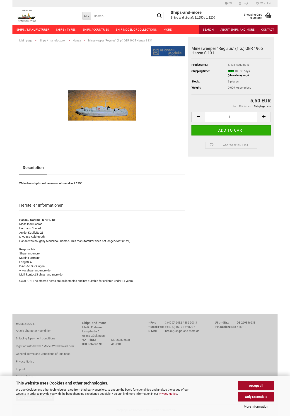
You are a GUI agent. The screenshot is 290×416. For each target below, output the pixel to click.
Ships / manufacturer (32, 29)
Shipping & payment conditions (35, 338)
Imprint (20, 369)
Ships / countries (95, 29)
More (168, 29)
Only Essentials (256, 397)
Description (33, 167)
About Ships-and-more (237, 29)
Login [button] (245, 3)
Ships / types (66, 29)
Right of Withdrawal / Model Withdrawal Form (45, 346)
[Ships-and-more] (45, 16)
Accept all (256, 385)
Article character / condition (33, 330)
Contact (267, 29)
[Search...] (159, 16)
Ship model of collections (136, 29)
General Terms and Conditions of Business (43, 354)
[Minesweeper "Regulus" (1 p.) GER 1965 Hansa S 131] (102, 97)
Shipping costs (262, 106)
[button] (228, 3)
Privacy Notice (168, 393)
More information (256, 406)
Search (208, 29)
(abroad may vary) (238, 75)
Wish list (265, 3)
